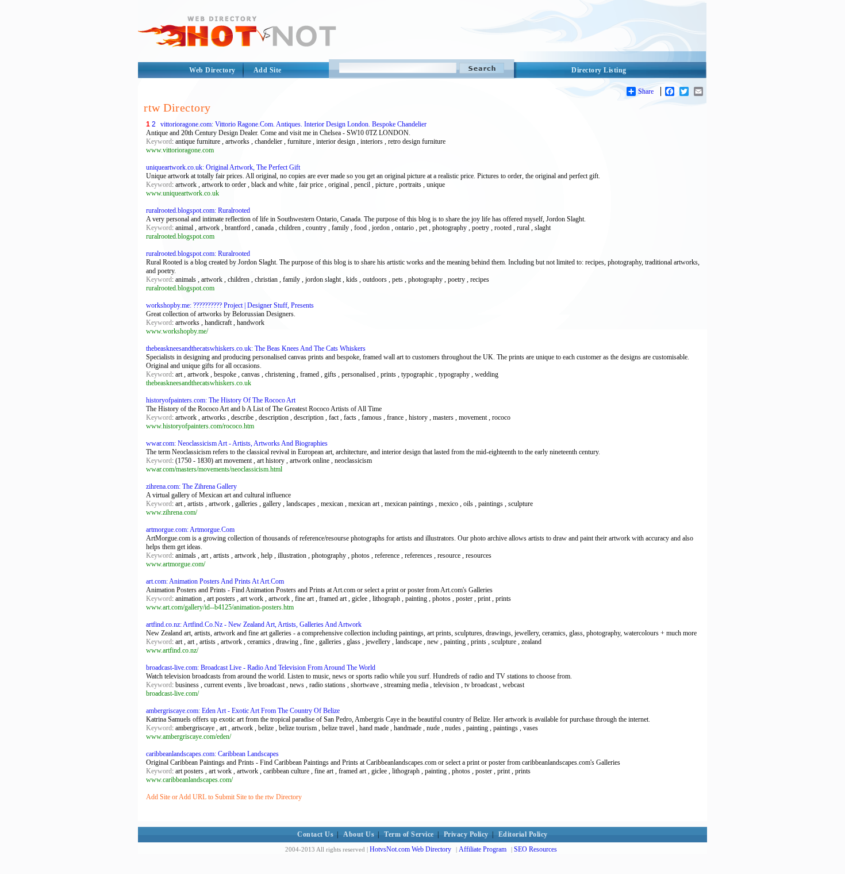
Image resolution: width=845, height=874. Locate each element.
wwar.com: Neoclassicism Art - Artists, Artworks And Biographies (237, 443)
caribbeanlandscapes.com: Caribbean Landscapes (212, 754)
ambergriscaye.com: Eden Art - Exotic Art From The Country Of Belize (243, 711)
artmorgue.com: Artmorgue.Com (190, 530)
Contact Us (315, 834)
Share (646, 91)
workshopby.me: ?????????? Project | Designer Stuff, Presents (230, 305)
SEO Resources (535, 849)
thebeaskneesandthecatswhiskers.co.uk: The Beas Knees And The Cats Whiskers (256, 348)
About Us (358, 834)
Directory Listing (599, 70)
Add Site (268, 70)
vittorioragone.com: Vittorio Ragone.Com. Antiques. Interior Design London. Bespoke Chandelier (293, 124)
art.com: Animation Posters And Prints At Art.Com (215, 581)
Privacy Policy (466, 834)
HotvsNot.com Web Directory (410, 849)
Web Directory (212, 70)
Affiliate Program (482, 849)
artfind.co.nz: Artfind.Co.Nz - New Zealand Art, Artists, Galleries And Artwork (254, 624)
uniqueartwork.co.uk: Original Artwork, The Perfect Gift (223, 167)
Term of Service (409, 834)
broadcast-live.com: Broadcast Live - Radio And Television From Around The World (260, 668)
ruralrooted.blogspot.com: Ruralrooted (198, 210)
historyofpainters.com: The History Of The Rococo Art (220, 400)
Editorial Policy (523, 834)
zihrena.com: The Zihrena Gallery (191, 486)
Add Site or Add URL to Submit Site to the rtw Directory (224, 797)
